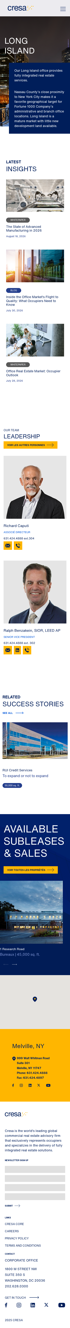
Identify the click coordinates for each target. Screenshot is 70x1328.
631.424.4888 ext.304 (19, 538)
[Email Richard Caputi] (8, 545)
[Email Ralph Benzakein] (8, 650)
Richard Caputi (16, 525)
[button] (14, 964)
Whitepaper (17, 220)
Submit (9, 1205)
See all (8, 713)
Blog (13, 290)
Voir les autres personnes (26, 445)
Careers (12, 1231)
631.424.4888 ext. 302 (19, 643)
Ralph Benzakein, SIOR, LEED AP (32, 630)
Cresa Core (14, 1224)
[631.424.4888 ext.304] (18, 545)
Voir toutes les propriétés (26, 870)
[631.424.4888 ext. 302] (27, 650)
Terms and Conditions (23, 1245)
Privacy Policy (17, 1238)
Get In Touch (16, 1297)
